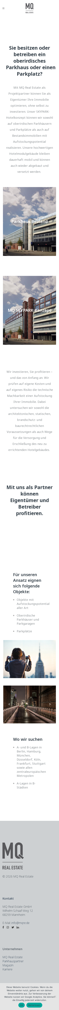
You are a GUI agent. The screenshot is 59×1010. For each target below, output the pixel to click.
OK (21, 1005)
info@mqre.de (20, 923)
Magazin (7, 965)
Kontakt (8, 898)
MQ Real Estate (12, 957)
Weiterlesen (34, 1005)
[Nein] (55, 996)
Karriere (7, 969)
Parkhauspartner (13, 961)
